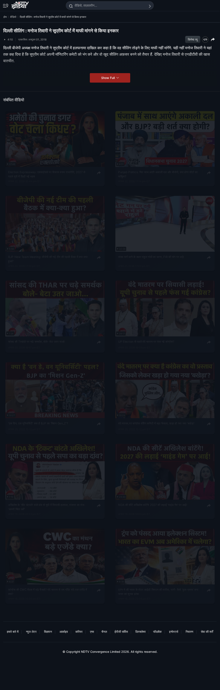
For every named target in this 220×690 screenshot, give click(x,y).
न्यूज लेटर (31, 631)
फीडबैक (157, 631)
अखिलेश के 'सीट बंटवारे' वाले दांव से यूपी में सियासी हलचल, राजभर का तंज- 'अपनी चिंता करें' (46, 507)
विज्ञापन (48, 631)
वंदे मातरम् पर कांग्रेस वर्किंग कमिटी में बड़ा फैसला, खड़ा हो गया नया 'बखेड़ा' (156, 423)
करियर (78, 631)
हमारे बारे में (12, 631)
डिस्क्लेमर (140, 631)
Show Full (108, 78)
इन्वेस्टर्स (173, 631)
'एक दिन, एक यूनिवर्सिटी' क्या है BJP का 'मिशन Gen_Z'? (38, 423)
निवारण (189, 631)
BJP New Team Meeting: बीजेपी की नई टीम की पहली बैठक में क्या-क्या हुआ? (48, 259)
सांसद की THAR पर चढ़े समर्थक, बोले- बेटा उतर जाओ (36, 341)
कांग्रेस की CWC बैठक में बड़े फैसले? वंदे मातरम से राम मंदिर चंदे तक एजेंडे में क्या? (47, 592)
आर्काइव (64, 631)
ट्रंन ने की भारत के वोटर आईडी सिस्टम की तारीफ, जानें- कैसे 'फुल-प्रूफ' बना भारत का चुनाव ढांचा (158, 592)
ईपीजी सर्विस (121, 631)
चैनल (104, 631)
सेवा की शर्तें (207, 631)
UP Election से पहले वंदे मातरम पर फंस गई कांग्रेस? (146, 341)
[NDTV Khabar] (20, 4)
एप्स (92, 631)
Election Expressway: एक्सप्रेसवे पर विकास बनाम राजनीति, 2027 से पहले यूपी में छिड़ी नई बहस (46, 174)
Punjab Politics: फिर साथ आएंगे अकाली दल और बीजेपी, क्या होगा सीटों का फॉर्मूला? (158, 174)
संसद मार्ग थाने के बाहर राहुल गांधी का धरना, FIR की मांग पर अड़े (151, 257)
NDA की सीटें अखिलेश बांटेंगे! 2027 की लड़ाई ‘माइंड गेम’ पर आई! (152, 505)
